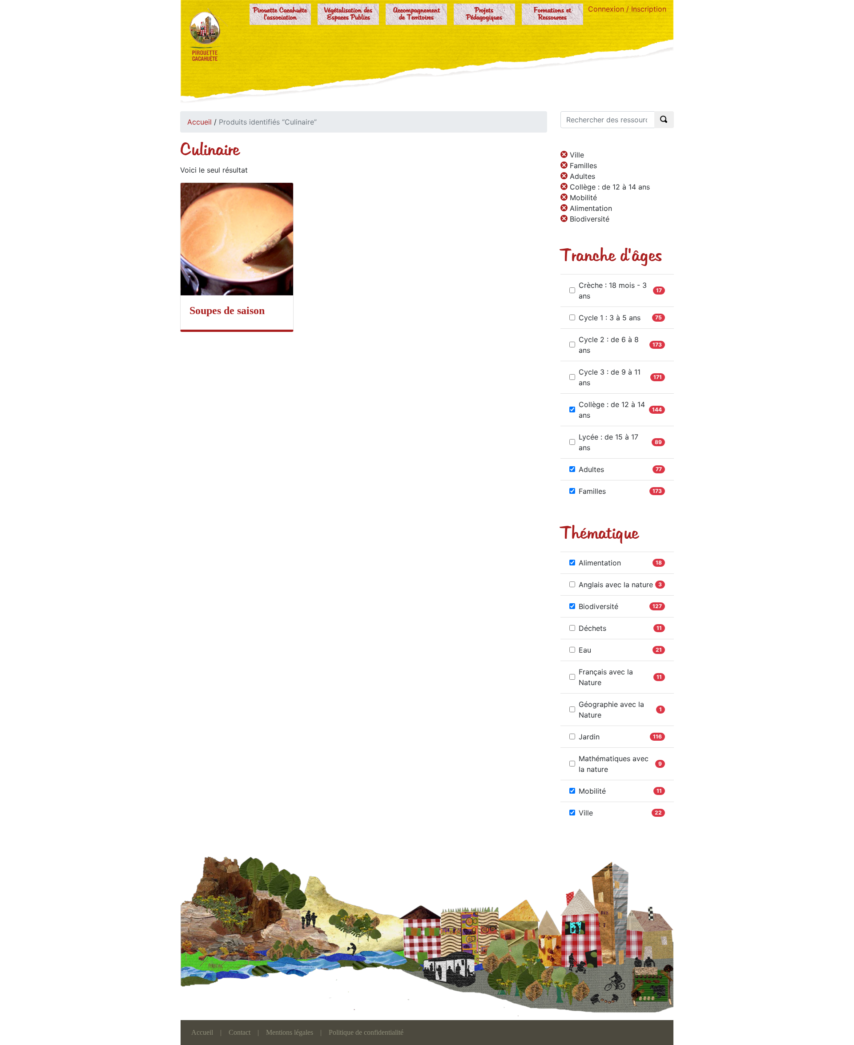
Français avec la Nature (606, 677)
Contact (239, 1032)
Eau (585, 650)
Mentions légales (289, 1032)
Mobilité (592, 791)
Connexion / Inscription (627, 8)
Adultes (591, 469)
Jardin (589, 736)
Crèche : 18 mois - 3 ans (613, 290)
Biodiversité (598, 606)
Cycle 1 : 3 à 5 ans (609, 317)
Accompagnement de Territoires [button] (416, 14)
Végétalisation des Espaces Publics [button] (348, 14)
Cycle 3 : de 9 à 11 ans (609, 377)
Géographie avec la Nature (611, 709)
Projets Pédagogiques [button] (484, 14)
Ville (586, 812)
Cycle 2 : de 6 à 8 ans (609, 345)
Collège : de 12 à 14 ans (612, 410)
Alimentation (600, 562)
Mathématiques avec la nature (614, 764)
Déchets (592, 628)
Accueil (199, 121)
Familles (592, 491)
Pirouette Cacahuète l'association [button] (280, 14)
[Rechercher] (664, 119)
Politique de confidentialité (366, 1032)
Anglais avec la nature (616, 584)
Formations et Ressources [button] (552, 14)
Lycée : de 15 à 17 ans (608, 442)
